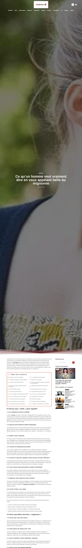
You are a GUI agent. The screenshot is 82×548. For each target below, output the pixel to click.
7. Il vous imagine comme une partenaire (17, 398)
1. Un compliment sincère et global (38, 377)
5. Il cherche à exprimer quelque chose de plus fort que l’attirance (40, 383)
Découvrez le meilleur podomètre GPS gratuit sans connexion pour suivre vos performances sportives (70, 394)
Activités (67, 389)
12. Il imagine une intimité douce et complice (40, 403)
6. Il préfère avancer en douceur (37, 396)
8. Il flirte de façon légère (36, 398)
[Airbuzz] (41, 4)
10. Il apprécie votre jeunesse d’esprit (38, 401)
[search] (73, 4)
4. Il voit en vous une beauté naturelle (38, 394)
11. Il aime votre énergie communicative (17, 403)
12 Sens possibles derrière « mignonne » (39, 389)
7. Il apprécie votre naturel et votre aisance (39, 385)
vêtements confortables (29, 484)
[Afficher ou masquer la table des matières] (38, 374)
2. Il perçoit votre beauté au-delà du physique (18, 379)
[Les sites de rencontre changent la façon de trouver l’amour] (65, 373)
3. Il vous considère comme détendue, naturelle (18, 394)
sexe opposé (16, 362)
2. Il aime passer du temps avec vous (38, 391)
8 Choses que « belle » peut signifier (16, 377)
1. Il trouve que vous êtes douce (15, 391)
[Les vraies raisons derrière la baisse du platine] (59, 406)
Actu (41, 173)
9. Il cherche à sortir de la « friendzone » (17, 401)
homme (13, 415)
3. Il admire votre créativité (36, 379)
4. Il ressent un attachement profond (16, 382)
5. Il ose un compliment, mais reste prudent (17, 396)
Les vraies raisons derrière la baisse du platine (69, 406)
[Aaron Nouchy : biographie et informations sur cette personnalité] (59, 400)
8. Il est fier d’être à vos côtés (14, 389)
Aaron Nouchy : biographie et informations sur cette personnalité (70, 401)
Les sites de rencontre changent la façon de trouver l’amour (63, 382)
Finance (66, 404)
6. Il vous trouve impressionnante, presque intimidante (17, 386)
